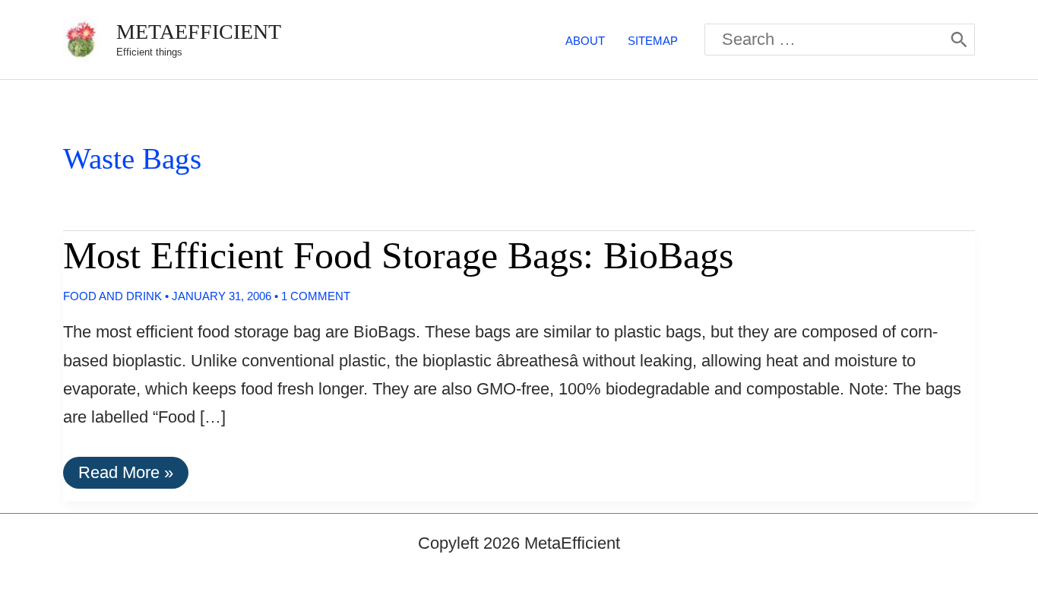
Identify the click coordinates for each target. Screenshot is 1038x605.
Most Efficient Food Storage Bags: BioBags (398, 255)
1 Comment (315, 296)
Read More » (125, 475)
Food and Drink (112, 296)
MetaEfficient (198, 31)
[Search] (959, 39)
